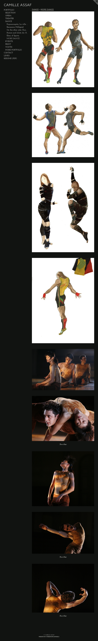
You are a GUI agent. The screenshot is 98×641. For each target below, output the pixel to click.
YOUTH (8, 47)
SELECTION (10, 13)
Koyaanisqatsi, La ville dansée (17, 24)
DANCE (8, 21)
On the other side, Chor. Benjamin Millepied (17, 30)
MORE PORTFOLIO (13, 50)
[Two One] (63, 418)
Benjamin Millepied (15, 27)
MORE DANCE (13, 38)
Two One (63, 444)
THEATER (9, 19)
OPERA (8, 16)
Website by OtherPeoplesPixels (49, 636)
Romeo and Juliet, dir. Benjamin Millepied (17, 33)
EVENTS (9, 41)
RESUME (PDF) (10, 58)
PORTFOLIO (9, 10)
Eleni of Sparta (13, 36)
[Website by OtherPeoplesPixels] (93, 5)
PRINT (8, 44)
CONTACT (8, 53)
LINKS (6, 56)
